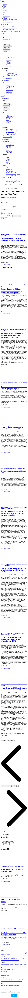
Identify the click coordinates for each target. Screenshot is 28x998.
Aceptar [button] (14, 995)
